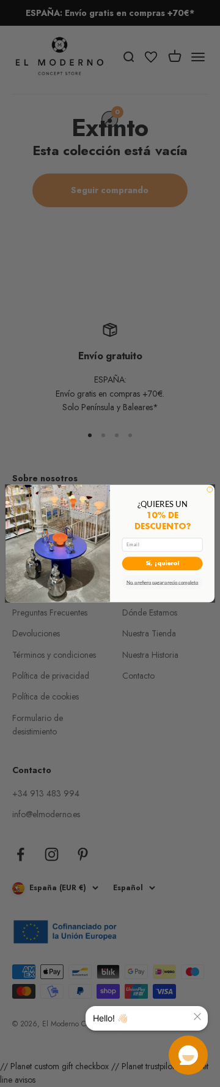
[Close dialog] (210, 489)
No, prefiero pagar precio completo (163, 582)
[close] (197, 1016)
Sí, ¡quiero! (162, 563)
